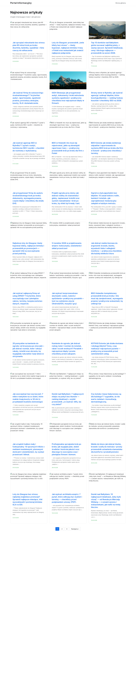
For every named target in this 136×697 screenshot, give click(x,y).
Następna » (75, 529)
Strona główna (120, 3)
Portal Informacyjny (21, 3)
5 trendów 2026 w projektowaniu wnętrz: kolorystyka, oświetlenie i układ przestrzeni (67, 245)
